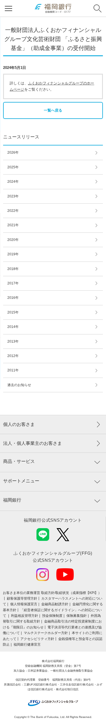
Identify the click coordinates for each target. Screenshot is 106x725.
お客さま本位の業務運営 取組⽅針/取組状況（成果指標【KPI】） (52, 593)
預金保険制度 (52, 616)
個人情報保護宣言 (23, 604)
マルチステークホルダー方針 (46, 633)
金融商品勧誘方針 (54, 604)
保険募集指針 (76, 616)
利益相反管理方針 (24, 616)
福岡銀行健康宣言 (27, 644)
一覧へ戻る (53, 110)
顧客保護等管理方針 (22, 598)
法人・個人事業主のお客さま (32, 443)
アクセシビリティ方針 (37, 639)
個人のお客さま (19, 424)
